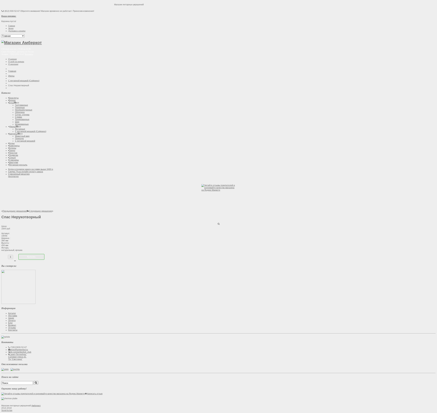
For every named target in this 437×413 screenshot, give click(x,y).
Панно (12, 150)
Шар (17, 122)
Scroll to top (6, 410)
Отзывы (12, 327)
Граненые (20, 107)
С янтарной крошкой (25, 141)
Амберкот (36, 405)
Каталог (12, 313)
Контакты (29, 54)
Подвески (13, 155)
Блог (10, 323)
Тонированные (22, 119)
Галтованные (21, 105)
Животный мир (22, 136)
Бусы (11, 103)
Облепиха (20, 112)
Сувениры (14, 160)
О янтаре (12, 59)
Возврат (12, 325)
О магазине (13, 64)
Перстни (13, 153)
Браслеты (14, 98)
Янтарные (20, 129)
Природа (19, 138)
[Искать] (35, 382)
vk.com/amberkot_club (20, 352)
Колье (12, 143)
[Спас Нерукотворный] (18, 303)
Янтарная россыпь (18, 165)
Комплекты (14, 146)
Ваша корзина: (8, 16)
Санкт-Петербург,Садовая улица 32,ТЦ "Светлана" (17, 356)
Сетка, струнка (22, 114)
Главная (12, 71)
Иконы (11, 76)
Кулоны (12, 148)
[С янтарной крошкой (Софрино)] (28, 211)
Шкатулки (13, 162)
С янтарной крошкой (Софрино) (23, 81)
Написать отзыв (94, 394)
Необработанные (23, 110)
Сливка (18, 117)
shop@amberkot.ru (19, 349)
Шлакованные (22, 124)
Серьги (12, 157)
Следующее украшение (40, 211)
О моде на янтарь (16, 61)
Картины (13, 134)
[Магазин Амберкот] (21, 42)
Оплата (12, 320)
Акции (11, 318)
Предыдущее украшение (15, 211)
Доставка (12, 316)
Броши (12, 100)
